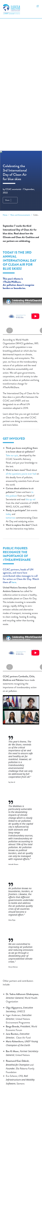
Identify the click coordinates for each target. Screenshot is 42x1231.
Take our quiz (12, 455)
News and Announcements (20, 215)
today (8, 514)
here (14, 582)
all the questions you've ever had (21, 473)
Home (5, 215)
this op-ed (30, 499)
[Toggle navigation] (37, 6)
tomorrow (10, 517)
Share (7, 200)
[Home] (11, 9)
